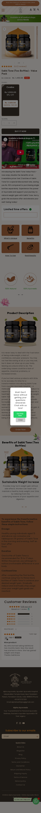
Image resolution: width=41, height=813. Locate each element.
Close (20, 420)
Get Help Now (20, 414)
